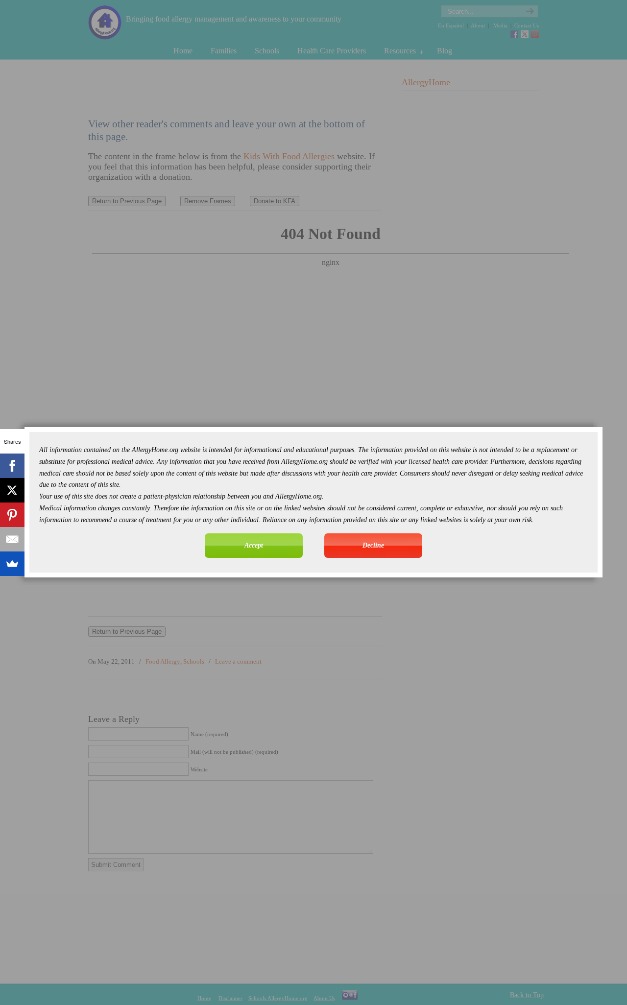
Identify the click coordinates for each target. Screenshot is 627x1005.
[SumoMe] (12, 563)
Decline (373, 545)
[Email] (12, 539)
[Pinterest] (12, 514)
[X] (12, 490)
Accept (253, 545)
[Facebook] (12, 466)
